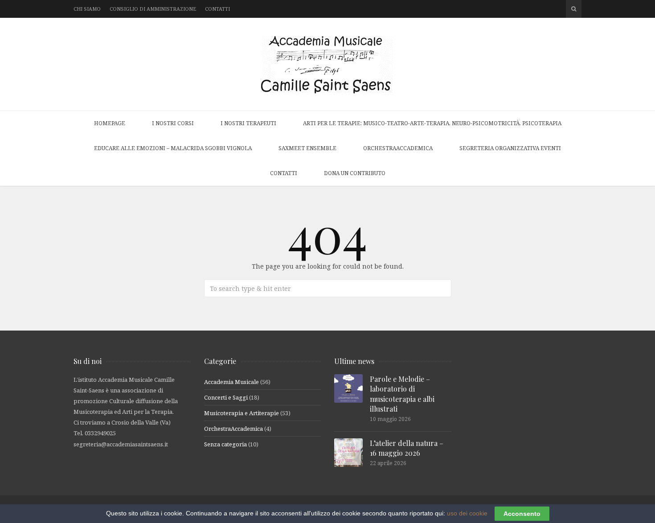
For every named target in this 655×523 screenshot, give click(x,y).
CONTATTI (283, 173)
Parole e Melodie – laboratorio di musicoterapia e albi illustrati (402, 393)
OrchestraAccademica (398, 148)
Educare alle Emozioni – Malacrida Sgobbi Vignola (173, 148)
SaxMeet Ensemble (307, 148)
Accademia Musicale (231, 382)
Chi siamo (87, 8)
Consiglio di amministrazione (153, 8)
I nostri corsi (173, 123)
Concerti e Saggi (226, 397)
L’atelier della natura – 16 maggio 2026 (406, 448)
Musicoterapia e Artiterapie (241, 413)
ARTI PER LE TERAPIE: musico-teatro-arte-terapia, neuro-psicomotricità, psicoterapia (432, 123)
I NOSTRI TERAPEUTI (248, 123)
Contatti (217, 8)
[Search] (573, 9)
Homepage (109, 123)
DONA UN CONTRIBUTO (354, 173)
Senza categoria (225, 444)
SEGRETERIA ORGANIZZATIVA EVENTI (510, 148)
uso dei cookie (467, 513)
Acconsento (522, 513)
